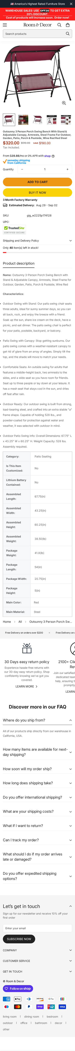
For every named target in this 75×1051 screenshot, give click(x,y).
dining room (31, 1016)
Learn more (25, 686)
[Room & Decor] (37, 25)
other (6, 1029)
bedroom (52, 1016)
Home (7, 621)
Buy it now (37, 192)
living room (10, 1016)
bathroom (41, 1023)
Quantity (8, 169)
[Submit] (67, 34)
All (20, 621)
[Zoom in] (64, 103)
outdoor (8, 1023)
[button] (67, 24)
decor (58, 1023)
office (23, 1023)
